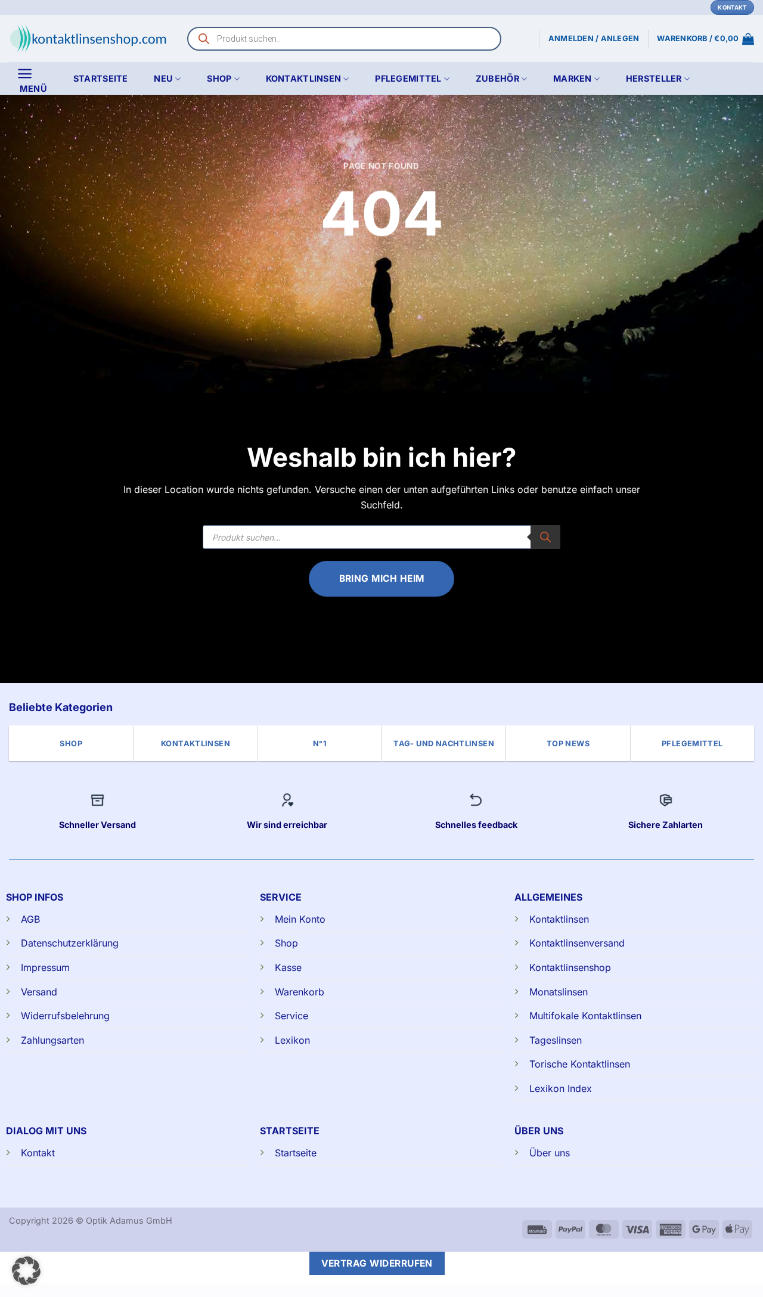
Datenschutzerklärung (70, 943)
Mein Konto (300, 919)
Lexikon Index (560, 1088)
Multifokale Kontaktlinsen (585, 1016)
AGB (30, 919)
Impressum (45, 967)
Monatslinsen (558, 992)
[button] (705, 39)
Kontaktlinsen (304, 78)
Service (291, 1016)
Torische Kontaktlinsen (579, 1064)
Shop (219, 78)
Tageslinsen (555, 1040)
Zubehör (497, 78)
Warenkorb (299, 992)
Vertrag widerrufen (377, 1263)
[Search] (545, 537)
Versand (39, 992)
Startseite (100, 78)
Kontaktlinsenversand (577, 943)
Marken (572, 78)
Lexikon (292, 1040)
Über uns (549, 1153)
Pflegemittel (408, 78)
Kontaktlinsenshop (570, 967)
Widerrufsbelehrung (65, 1016)
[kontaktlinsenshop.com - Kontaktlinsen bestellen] (88, 38)
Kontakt (38, 1153)
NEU (163, 78)
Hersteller (654, 78)
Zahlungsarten (52, 1040)
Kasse (288, 967)
